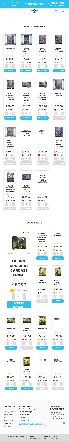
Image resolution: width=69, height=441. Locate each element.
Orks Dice (42, 360)
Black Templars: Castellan (58, 50)
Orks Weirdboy (27, 371)
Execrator (10, 48)
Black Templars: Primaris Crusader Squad (26, 97)
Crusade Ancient (58, 94)
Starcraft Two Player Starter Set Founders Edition (42, 237)
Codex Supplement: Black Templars (26, 133)
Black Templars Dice (43, 132)
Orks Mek (57, 319)
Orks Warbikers (27, 330)
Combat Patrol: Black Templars (10, 143)
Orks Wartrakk (11, 361)
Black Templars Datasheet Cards (26, 51)
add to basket (10, 70)
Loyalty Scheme (9, 420)
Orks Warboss (57, 235)
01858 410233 (46, 425)
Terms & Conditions (33, 438)
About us (7, 409)
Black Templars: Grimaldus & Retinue (43, 96)
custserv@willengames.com (30, 424)
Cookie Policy (31, 436)
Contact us (7, 423)
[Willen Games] (34, 11)
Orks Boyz (11, 329)
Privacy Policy (8, 414)
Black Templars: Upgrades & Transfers (10, 188)
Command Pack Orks (58, 361)
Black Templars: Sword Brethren (26, 188)
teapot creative (55, 437)
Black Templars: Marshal (42, 50)
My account (7, 426)
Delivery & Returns (10, 412)
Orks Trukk (42, 329)
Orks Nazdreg (42, 281)
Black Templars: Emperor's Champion (10, 96)
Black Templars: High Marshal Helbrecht (42, 179)
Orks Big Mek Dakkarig (57, 282)
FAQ (5, 417)
